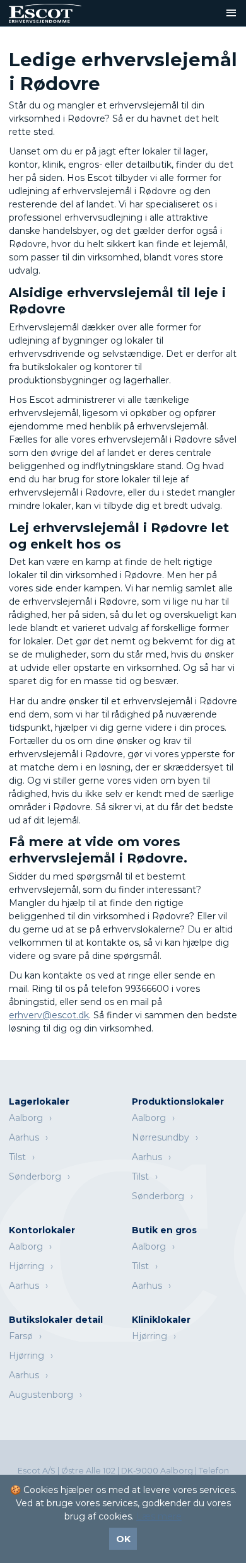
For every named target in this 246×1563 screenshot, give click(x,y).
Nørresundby (160, 1137)
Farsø (21, 1336)
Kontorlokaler (42, 1230)
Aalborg (26, 1118)
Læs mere (159, 1516)
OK (123, 1539)
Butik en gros (164, 1230)
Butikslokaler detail (56, 1319)
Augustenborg (41, 1394)
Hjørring (26, 1266)
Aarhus (24, 1137)
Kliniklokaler (161, 1319)
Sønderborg (35, 1176)
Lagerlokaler (39, 1101)
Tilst (17, 1157)
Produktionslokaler (178, 1101)
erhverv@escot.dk (49, 1015)
